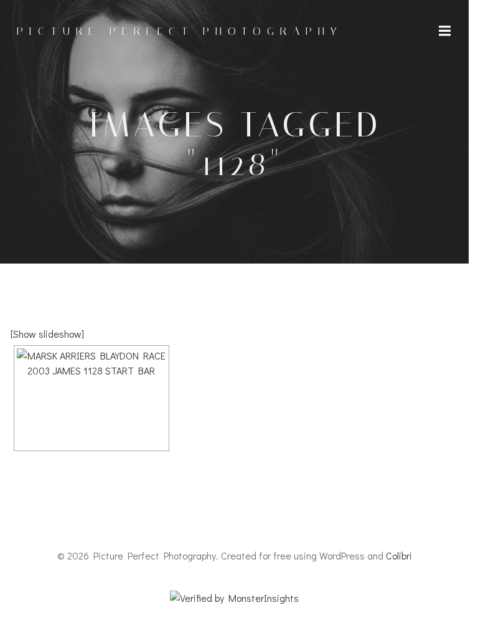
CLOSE (438, 16)
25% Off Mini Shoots (55, 198)
